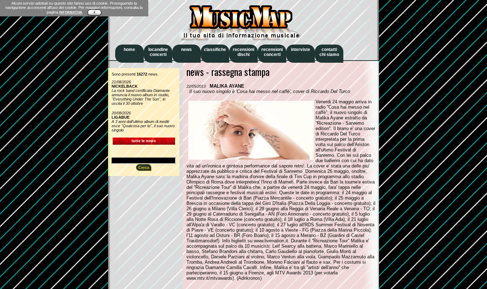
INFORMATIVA (70, 12)
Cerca (143, 167)
